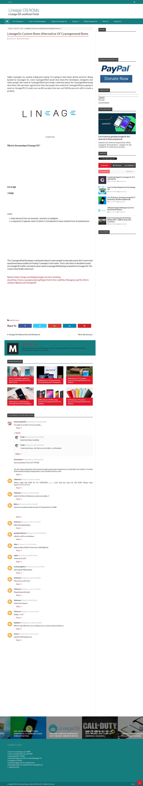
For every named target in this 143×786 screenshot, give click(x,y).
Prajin (22, 437)
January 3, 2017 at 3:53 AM (31, 493)
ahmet (16, 634)
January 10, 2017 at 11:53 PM (32, 522)
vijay (15, 544)
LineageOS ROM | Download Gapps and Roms (20, 784)
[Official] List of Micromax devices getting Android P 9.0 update (49, 401)
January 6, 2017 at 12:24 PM (29, 504)
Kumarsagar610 (20, 422)
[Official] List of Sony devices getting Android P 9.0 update (49, 381)
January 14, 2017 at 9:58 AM (35, 437)
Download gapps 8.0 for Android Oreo (21, 763)
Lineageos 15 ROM (15, 760)
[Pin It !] (84, 326)
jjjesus (16, 504)
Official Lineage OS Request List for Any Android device (120, 208)
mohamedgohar (20, 567)
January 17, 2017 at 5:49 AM (28, 544)
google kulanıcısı (20, 533)
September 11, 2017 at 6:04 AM (32, 623)
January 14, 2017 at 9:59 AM (35, 445)
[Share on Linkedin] (69, 326)
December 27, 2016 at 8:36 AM (37, 422)
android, (22, 38)
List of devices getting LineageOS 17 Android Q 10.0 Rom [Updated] (121, 198)
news (21, 28)
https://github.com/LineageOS (22, 282)
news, (27, 38)
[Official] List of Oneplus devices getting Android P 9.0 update (79, 380)
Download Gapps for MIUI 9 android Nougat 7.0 (25, 758)
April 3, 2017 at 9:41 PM (30, 600)
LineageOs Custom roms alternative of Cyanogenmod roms (47, 33)
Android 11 (118, 21)
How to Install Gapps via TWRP (19, 752)
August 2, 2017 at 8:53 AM (31, 611)
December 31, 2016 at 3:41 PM (34, 459)
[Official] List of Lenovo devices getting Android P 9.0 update (79, 401)
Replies (18, 433)
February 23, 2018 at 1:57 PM (29, 634)
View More (129, 171)
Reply (18, 428)
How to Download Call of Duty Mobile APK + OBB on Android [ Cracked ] (119, 220)
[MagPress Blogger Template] (23, 11)
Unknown (17, 479)
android (16, 28)
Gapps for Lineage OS (59, 21)
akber (16, 555)
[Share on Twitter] (40, 326)
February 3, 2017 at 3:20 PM (36, 567)
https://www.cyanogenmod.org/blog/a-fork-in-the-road (36, 280)
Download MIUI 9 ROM (16, 756)
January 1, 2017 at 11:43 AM (31, 479)
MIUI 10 (105, 21)
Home (10, 2)
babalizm (17, 623)
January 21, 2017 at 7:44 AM (29, 555)
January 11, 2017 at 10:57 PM (37, 533)
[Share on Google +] (54, 326)
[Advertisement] (50, 49)
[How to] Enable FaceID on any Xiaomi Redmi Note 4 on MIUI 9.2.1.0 (19, 380)
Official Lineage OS (90, 21)
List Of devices (18, 21)
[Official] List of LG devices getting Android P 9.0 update (20, 402)
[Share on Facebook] (25, 326)
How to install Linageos (37, 21)
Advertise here (13, 767)
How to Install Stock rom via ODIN (20, 754)
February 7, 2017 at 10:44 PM (32, 578)
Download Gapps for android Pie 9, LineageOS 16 (25, 765)
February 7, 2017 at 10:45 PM (32, 589)
